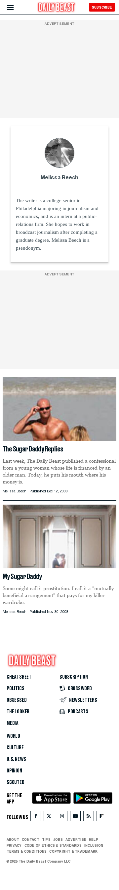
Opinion (14, 770)
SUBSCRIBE (102, 7)
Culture (15, 747)
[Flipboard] (102, 817)
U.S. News (16, 759)
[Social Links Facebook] (35, 817)
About (13, 839)
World (13, 736)
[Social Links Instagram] (62, 817)
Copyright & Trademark (73, 851)
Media (12, 723)
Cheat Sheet (19, 677)
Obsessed (17, 700)
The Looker (18, 711)
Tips (46, 839)
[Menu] (16, 7)
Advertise (75, 839)
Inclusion (93, 845)
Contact (30, 839)
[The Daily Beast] (56, 8)
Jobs (58, 839)
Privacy (14, 845)
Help (93, 839)
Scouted (15, 782)
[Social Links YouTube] (75, 817)
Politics (15, 688)
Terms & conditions (27, 851)
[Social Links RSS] (88, 817)
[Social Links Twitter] (49, 817)
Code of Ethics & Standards (53, 845)
